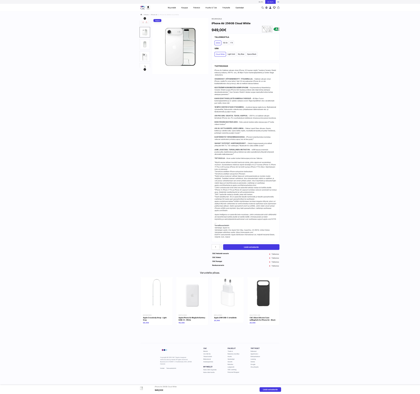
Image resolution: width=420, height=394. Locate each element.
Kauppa (184, 8)
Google (253, 364)
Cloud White (220, 54)
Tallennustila (221, 37)
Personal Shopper (233, 372)
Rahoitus (230, 364)
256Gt (218, 43)
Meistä (205, 351)
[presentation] (145, 32)
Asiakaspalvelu (208, 362)
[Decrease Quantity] (220, 248)
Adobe (253, 362)
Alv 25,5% (270, 2)
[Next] (145, 69)
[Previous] (145, 18)
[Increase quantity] (220, 245)
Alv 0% (261, 2)
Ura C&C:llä (206, 354)
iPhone (146, 15)
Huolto (230, 356)
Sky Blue (241, 54)
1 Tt (231, 43)
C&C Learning (232, 369)
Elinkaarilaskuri (255, 356)
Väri (216, 48)
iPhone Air (154, 15)
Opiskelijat (231, 359)
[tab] (145, 32)
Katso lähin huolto (209, 372)
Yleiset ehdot (207, 356)
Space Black (251, 54)
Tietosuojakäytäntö (171, 368)
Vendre (173, 359)
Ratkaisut (253, 351)
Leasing (253, 359)
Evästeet (162, 368)
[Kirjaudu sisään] (270, 7)
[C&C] (145, 7)
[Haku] (263, 7)
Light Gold (231, 54)
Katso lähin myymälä (209, 370)
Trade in (230, 351)
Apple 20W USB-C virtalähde (225, 318)
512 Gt (225, 43)
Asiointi (230, 362)
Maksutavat (207, 359)
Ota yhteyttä (254, 367)
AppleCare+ (254, 354)
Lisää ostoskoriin (251, 247)
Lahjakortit (231, 367)
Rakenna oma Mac (233, 354)
